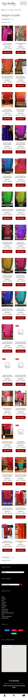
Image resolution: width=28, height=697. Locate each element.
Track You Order (5, 618)
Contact (3, 604)
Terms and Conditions (7, 616)
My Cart (3, 607)
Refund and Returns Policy (8, 612)
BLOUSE (17, 685)
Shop (3, 614)
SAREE (9, 685)
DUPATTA (5, 685)
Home (4, 9)
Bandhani (4, 598)
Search (14, 695)
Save (4, 27)
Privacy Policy (5, 609)
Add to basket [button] (7, 52)
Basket (21, 695)
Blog (3, 600)
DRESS (13, 685)
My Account (4, 605)
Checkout (4, 602)
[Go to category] (21, 585)
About (3, 597)
